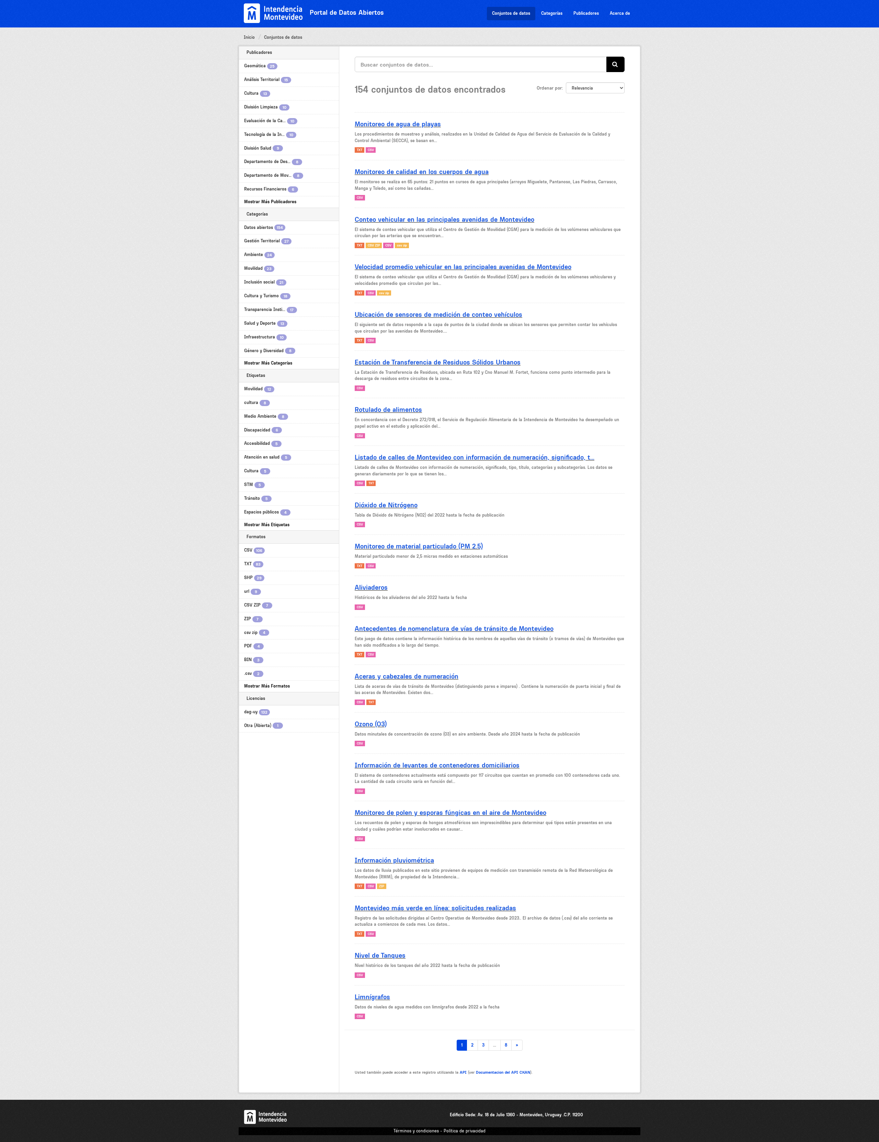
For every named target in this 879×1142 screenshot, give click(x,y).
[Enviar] (615, 64)
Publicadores (586, 13)
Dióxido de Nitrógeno (386, 505)
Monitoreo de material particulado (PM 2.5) (419, 546)
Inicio (249, 37)
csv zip (402, 245)
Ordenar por (549, 88)
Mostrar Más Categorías (268, 363)
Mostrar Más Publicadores (270, 201)
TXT (359, 150)
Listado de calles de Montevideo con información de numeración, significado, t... (474, 457)
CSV (371, 150)
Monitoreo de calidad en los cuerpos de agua (422, 172)
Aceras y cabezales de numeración (406, 676)
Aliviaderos (371, 587)
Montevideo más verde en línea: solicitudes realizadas (435, 908)
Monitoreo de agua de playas (398, 124)
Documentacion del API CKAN (503, 1072)
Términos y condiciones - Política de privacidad (439, 1130)
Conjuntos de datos (511, 13)
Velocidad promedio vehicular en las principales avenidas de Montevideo (463, 267)
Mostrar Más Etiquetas (266, 524)
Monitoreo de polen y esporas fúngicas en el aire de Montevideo (450, 812)
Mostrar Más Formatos (267, 686)
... (494, 1045)
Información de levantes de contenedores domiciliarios (437, 765)
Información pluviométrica (394, 860)
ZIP (381, 886)
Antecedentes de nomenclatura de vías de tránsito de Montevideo (454, 628)
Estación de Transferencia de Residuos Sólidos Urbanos (438, 362)
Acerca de (620, 13)
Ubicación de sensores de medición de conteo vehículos (438, 314)
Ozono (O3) (371, 724)
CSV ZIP (374, 245)
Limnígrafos (372, 997)
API (463, 1072)
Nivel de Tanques (380, 955)
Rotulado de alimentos (388, 409)
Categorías (551, 13)
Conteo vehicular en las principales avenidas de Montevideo (444, 219)
